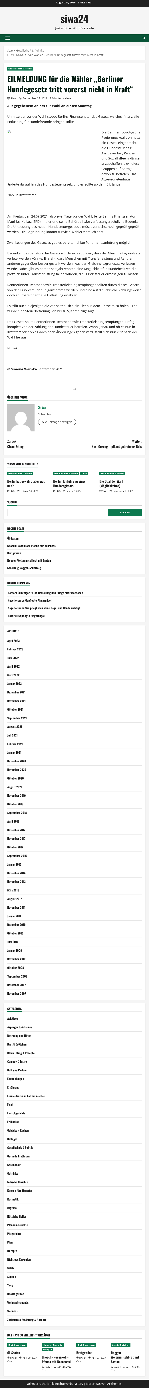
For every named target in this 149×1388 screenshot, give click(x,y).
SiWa (14, 98)
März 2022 (13, 675)
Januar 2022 (14, 683)
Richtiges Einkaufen (19, 1259)
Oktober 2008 (15, 967)
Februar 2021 (15, 744)
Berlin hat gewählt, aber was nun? (26, 483)
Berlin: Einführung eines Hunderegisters (69, 483)
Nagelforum (14, 600)
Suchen (12, 502)
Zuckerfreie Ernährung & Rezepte (27, 1319)
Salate (11, 1268)
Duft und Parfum (17, 1070)
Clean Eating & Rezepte (21, 1053)
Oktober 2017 (15, 847)
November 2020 (16, 769)
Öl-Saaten (13, 538)
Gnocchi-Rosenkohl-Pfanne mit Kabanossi (31, 546)
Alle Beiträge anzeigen (57, 422)
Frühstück (13, 1121)
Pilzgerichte (14, 1233)
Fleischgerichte (16, 1113)
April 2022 (13, 666)
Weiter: (117, 444)
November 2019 (16, 795)
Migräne (12, 1208)
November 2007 (16, 993)
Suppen (11, 1276)
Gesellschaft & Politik (20, 68)
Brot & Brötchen (17, 1044)
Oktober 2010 (15, 933)
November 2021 (16, 701)
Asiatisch (12, 1018)
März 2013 (13, 890)
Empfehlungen (15, 1078)
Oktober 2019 (15, 804)
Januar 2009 (14, 950)
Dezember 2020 (16, 761)
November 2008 (16, 959)
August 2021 (14, 726)
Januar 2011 (14, 916)
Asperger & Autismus (19, 1027)
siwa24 (74, 18)
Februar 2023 (15, 649)
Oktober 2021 (15, 709)
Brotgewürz (14, 553)
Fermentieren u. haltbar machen (26, 1096)
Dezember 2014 (16, 873)
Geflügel (12, 1139)
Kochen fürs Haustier (19, 1190)
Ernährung (13, 1087)
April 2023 (13, 640)
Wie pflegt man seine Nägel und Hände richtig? (52, 608)
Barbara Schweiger (19, 593)
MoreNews (93, 1384)
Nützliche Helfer (16, 1216)
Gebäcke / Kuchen (18, 1130)
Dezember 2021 (16, 692)
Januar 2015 (14, 864)
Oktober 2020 (15, 778)
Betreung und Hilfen (19, 1035)
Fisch (10, 1104)
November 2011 (16, 907)
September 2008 (17, 976)
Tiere (84, 473)
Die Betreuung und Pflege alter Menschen (58, 593)
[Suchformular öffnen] (144, 38)
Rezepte (12, 1251)
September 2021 (17, 718)
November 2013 (16, 881)
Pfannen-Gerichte (17, 1225)
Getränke (12, 1173)
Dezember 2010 (16, 924)
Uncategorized (15, 1294)
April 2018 (13, 821)
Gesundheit (14, 1165)
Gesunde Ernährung (18, 1156)
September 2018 (17, 812)
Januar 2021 (14, 752)
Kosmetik (13, 1199)
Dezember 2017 (16, 830)
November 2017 (16, 838)
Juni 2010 (13, 942)
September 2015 (17, 855)
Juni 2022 (13, 658)
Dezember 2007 (16, 985)
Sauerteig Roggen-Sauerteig (24, 568)
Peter (11, 616)
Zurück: (15, 444)
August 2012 (14, 899)
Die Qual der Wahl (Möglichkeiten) (111, 483)
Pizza (10, 1242)
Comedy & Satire (17, 1061)
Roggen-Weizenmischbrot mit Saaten (29, 560)
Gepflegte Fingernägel (38, 600)
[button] (7, 38)
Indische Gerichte (17, 1182)
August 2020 (15, 787)
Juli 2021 (12, 735)
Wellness (12, 1311)
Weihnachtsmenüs (18, 1302)
